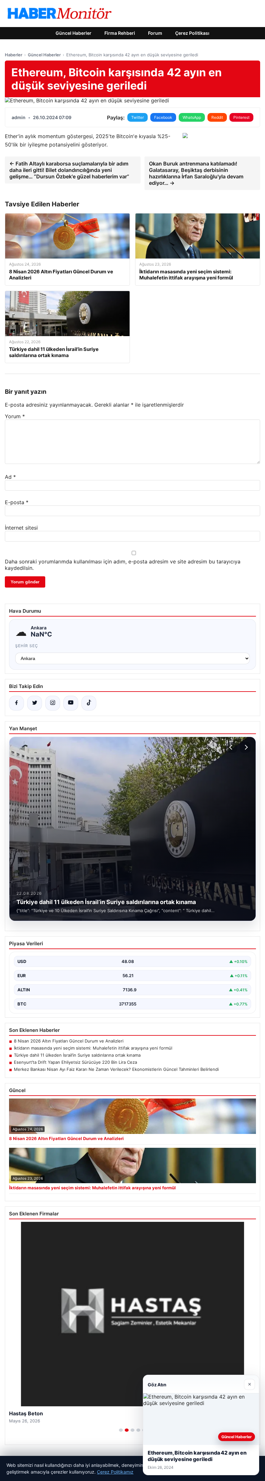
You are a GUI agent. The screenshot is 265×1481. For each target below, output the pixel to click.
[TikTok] (88, 703)
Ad (10, 477)
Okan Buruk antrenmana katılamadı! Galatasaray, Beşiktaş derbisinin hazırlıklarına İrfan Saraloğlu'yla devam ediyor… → (196, 173)
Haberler (13, 54)
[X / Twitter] (34, 703)
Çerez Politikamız (115, 1472)
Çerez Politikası (192, 33)
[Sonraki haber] (245, 747)
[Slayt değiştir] (121, 1430)
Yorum (15, 416)
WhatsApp (192, 117)
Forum (155, 33)
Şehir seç (26, 645)
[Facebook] (16, 703)
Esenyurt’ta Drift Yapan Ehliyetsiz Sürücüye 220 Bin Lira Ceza (75, 1062)
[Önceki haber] (231, 747)
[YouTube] (70, 703)
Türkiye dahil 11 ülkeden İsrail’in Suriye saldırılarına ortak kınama (77, 1055)
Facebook (163, 117)
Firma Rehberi (119, 33)
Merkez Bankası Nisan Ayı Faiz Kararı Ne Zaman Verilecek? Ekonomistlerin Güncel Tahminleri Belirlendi (116, 1069)
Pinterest (241, 117)
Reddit (217, 117)
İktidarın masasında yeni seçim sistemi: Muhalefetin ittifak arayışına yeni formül (93, 1048)
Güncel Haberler (73, 33)
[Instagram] (52, 703)
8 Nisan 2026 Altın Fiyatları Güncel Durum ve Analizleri (68, 1040)
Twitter (137, 117)
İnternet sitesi (21, 527)
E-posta (16, 502)
